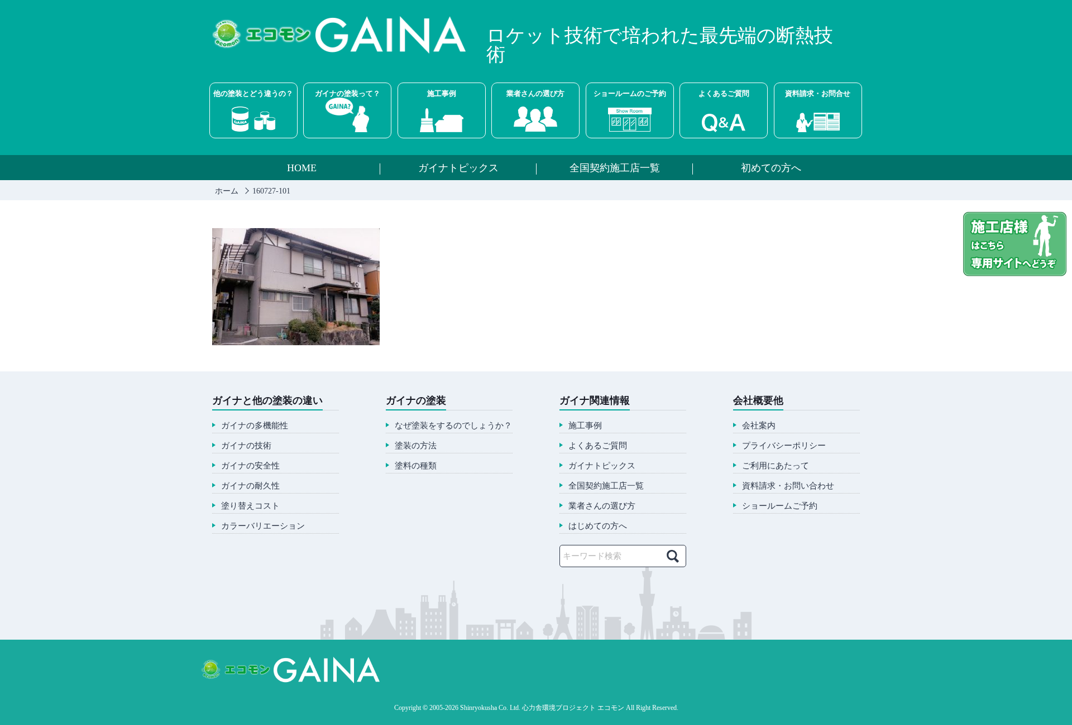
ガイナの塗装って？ (347, 93)
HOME (302, 168)
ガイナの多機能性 (254, 426)
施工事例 (441, 93)
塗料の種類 (416, 466)
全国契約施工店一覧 (615, 168)
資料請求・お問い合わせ (788, 486)
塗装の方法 (416, 446)
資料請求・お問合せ (817, 93)
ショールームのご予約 (630, 93)
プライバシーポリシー (784, 446)
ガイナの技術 (246, 446)
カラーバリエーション (263, 526)
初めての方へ (771, 168)
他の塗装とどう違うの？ (253, 93)
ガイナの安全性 (250, 466)
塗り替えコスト (250, 506)
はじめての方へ (597, 526)
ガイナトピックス (458, 168)
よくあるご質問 (723, 93)
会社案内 (759, 426)
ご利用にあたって (775, 466)
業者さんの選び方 (535, 93)
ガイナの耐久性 (250, 486)
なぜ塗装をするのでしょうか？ (453, 426)
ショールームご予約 (779, 506)
